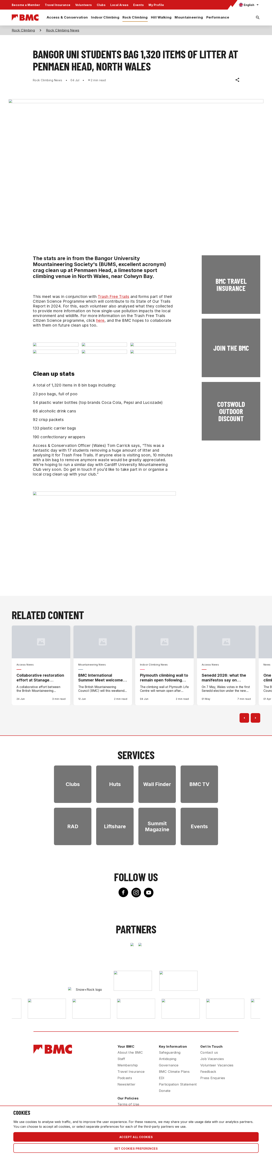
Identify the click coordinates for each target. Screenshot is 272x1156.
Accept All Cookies (136, 1137)
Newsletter (126, 1084)
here (100, 320)
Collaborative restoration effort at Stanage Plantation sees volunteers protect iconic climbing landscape (41, 677)
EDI (161, 1078)
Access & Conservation (67, 17)
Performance (217, 17)
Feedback (208, 1072)
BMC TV (199, 784)
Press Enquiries (212, 1078)
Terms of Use (128, 1104)
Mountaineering (189, 17)
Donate (165, 1091)
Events (138, 5)
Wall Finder (157, 784)
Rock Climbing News (62, 30)
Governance (169, 1065)
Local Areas (119, 5)
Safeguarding (170, 1052)
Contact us (209, 1052)
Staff (121, 1059)
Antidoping (167, 1059)
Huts (115, 784)
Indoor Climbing (105, 17)
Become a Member (26, 5)
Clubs (101, 5)
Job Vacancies (212, 1059)
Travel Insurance (57, 5)
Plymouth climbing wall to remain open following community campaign (164, 677)
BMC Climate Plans (174, 1072)
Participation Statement (178, 1084)
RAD (72, 826)
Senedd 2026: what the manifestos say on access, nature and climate (224, 677)
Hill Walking (161, 17)
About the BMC (130, 1052)
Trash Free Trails (113, 296)
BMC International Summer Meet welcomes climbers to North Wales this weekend (101, 677)
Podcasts (124, 1078)
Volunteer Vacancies (217, 1065)
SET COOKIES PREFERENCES (136, 1148)
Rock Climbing (135, 17)
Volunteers (83, 5)
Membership (127, 1065)
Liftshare (115, 826)
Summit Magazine (157, 826)
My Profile (156, 5)
